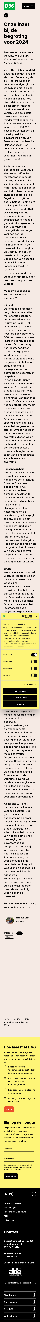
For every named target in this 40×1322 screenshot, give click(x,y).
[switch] (34, 661)
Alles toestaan (20, 691)
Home (6, 1019)
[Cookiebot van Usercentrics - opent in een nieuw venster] (23, 616)
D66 (19, 933)
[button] (28, 6)
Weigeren (20, 704)
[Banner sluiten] (36, 616)
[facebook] (6, 1194)
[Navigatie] (32, 1194)
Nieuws (16, 1019)
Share (8, 937)
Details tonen (28, 684)
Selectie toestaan (20, 698)
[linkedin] (10, 1194)
